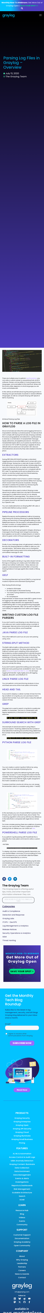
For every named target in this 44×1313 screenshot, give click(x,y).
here (33, 828)
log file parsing (31, 378)
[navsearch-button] (22, 8)
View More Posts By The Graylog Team (18, 900)
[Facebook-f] (29, 1302)
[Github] (24, 1302)
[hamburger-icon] (40, 15)
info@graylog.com (22, 1292)
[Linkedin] (14, 1298)
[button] (4, 879)
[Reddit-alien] (24, 1298)
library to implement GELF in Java (17, 671)
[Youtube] (29, 1298)
